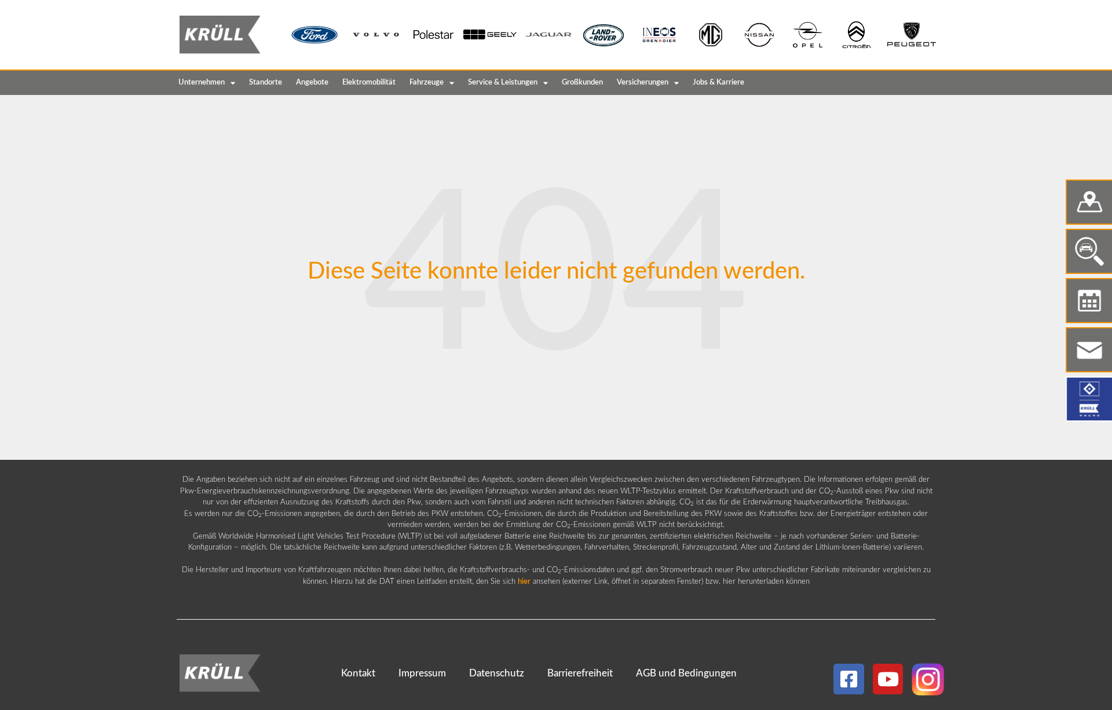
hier (524, 581)
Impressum (422, 673)
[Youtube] (888, 679)
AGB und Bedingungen (686, 673)
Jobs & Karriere (718, 82)
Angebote (312, 82)
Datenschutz (496, 673)
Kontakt (358, 673)
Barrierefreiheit (580, 673)
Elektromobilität (369, 82)
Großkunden (582, 82)
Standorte (265, 82)
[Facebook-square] (848, 679)
